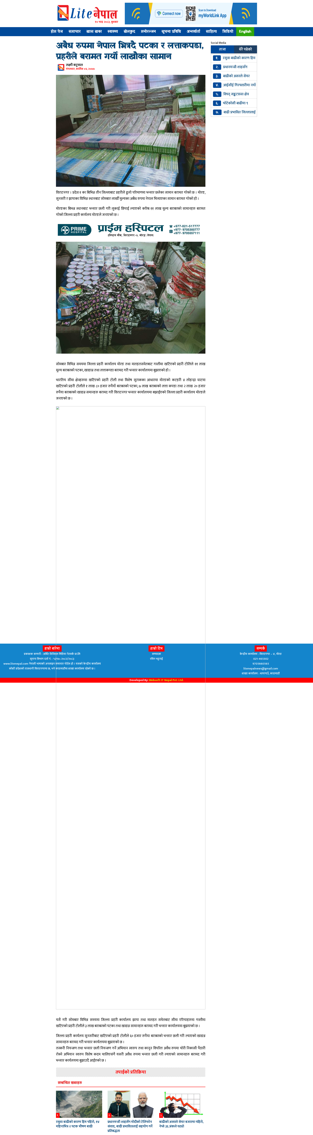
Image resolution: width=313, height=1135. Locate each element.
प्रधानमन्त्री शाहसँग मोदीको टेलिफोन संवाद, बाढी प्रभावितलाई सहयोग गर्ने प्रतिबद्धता (130, 1126)
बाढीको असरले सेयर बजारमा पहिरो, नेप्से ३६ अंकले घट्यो (181, 1124)
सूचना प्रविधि (171, 31)
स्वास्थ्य (113, 31)
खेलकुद (129, 31)
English (245, 31)
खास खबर (94, 31)
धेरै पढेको (245, 49)
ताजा (222, 49)
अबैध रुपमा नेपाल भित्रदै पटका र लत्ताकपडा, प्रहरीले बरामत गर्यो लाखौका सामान (130, 51)
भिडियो (227, 31)
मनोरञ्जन (148, 31)
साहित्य (211, 31)
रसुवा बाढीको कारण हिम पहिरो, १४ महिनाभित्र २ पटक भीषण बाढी (77, 1124)
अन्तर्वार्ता (193, 31)
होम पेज (57, 31)
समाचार (75, 31)
